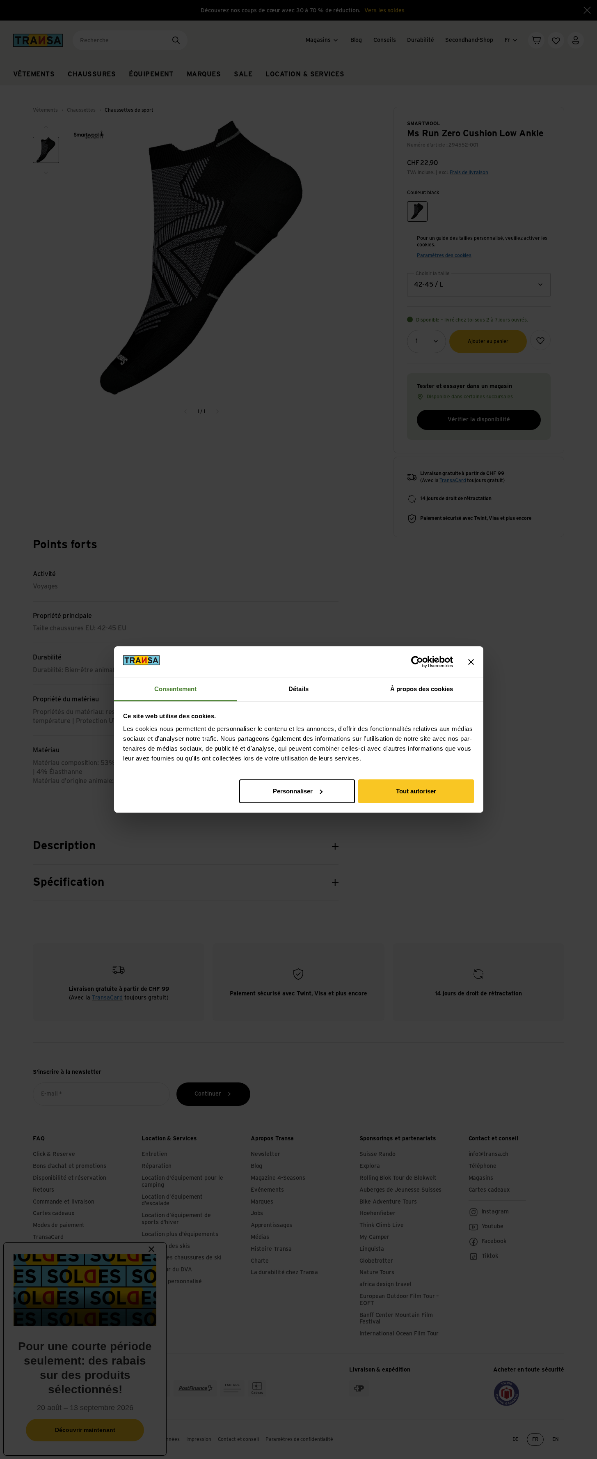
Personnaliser (293, 791)
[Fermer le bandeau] (471, 662)
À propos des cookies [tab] (421, 688)
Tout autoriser (416, 791)
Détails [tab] (298, 688)
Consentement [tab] (175, 688)
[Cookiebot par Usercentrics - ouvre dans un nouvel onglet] (417, 662)
